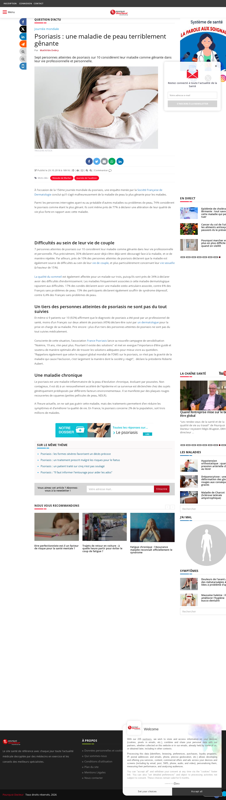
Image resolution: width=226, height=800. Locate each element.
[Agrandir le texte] (22, 51)
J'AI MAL (186, 517)
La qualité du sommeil (48, 276)
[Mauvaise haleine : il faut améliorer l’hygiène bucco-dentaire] (189, 599)
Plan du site (91, 767)
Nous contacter (93, 778)
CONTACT (38, 3)
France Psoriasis (97, 340)
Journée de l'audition (87, 177)
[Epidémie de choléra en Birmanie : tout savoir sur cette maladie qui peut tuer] (189, 213)
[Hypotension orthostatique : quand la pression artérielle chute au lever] (189, 465)
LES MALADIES (190, 452)
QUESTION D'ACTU (47, 20)
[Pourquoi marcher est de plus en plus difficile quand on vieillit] (189, 245)
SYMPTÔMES (189, 571)
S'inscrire (161, 489)
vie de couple (100, 263)
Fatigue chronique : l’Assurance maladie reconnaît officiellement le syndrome (151, 549)
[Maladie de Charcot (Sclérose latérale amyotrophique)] (189, 497)
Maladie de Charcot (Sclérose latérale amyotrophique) (213, 495)
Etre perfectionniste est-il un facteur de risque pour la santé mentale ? (56, 547)
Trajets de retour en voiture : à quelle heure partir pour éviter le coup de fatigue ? (102, 548)
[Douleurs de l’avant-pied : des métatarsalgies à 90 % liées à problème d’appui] (189, 583)
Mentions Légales (95, 772)
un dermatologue (148, 322)
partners (146, 739)
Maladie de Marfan (61, 177)
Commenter (101, 170)
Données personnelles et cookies (104, 750)
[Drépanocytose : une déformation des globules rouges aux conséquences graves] (189, 481)
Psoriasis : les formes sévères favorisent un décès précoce (76, 454)
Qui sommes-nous (95, 756)
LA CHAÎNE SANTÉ (193, 373)
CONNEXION (25, 3)
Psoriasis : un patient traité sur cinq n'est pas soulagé (73, 466)
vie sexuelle (167, 263)
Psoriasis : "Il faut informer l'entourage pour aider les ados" (76, 472)
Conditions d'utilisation (98, 761)
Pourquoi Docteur (14, 794)
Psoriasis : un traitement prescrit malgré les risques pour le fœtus (80, 460)
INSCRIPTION (10, 3)
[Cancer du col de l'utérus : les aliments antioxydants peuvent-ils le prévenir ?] (189, 229)
